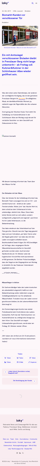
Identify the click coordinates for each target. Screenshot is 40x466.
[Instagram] (17, 453)
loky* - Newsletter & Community (17, 461)
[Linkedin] (20, 453)
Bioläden (27, 11)
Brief (23, 463)
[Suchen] (32, 3)
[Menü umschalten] (36, 3)
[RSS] (23, 453)
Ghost (19, 463)
